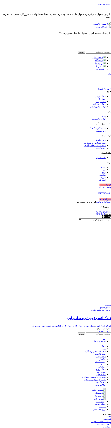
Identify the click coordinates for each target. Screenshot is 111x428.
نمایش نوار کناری (103, 211)
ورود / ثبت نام (99, 409)
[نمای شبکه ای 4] (103, 217)
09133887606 (104, 5)
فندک (108, 326)
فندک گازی (77, 326)
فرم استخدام (105, 185)
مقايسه (102, 406)
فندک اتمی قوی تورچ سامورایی (89, 318)
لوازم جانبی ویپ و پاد (41, 326)
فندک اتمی (100, 326)
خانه (109, 202)
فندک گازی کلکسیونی (61, 326)
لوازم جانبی (101, 202)
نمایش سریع (105, 307)
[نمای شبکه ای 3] (106, 217)
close (109, 416)
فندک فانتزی (89, 326)
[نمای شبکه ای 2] (109, 217)
